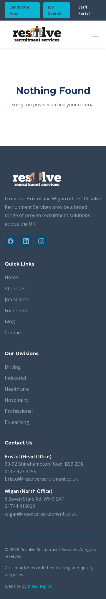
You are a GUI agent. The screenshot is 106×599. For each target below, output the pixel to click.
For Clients (16, 310)
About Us (15, 288)
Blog (10, 321)
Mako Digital (40, 586)
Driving (13, 367)
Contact (13, 332)
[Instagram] (41, 241)
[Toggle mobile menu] (95, 34)
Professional (19, 411)
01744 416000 (20, 506)
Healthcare (17, 389)
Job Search (54, 10)
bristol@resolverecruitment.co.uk (41, 479)
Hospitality (17, 400)
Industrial (15, 378)
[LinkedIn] (26, 241)
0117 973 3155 (20, 471)
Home (11, 277)
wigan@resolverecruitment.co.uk (41, 514)
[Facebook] (10, 241)
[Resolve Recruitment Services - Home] (37, 34)
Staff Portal (84, 10)
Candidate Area (19, 10)
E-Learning (17, 422)
